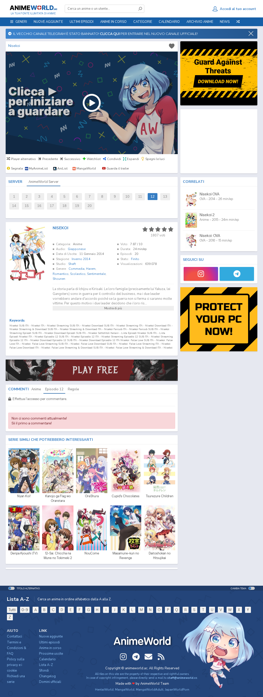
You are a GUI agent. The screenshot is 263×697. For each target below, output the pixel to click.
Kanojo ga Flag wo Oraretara (58, 498)
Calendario (169, 21)
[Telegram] (237, 274)
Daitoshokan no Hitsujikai (160, 555)
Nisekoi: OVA (210, 235)
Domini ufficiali (50, 682)
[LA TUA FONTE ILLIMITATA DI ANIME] (33, 8)
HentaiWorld (104, 690)
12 (153, 196)
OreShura (92, 496)
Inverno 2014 (81, 259)
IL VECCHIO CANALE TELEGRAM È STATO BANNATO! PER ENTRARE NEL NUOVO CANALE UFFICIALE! (105, 34)
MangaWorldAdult (149, 690)
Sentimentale (96, 274)
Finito (135, 259)
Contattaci (14, 636)
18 (64, 206)
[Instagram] (201, 274)
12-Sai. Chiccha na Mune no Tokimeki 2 (58, 555)
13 (165, 196)
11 (140, 196)
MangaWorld (124, 690)
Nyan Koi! (24, 496)
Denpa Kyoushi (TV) (24, 553)
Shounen (59, 279)
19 (77, 206)
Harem (91, 269)
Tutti (12, 610)
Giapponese (77, 249)
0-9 (25, 610)
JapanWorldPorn (177, 690)
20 (90, 206)
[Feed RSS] (161, 656)
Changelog (47, 676)
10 (127, 196)
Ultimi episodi (81, 21)
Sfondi (44, 670)
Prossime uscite (51, 653)
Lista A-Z (46, 665)
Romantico (61, 274)
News (225, 21)
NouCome (91, 553)
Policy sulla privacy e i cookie (15, 665)
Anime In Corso (113, 21)
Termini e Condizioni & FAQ (16, 648)
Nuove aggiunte (48, 21)
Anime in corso (50, 648)
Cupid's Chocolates (125, 496)
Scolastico (78, 274)
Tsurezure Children (159, 496)
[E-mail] (148, 656)
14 (14, 206)
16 (39, 206)
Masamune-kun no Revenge (125, 555)
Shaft (72, 264)
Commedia (76, 269)
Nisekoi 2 (207, 215)
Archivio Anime (199, 21)
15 (27, 206)
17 (52, 206)
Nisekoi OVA (209, 194)
